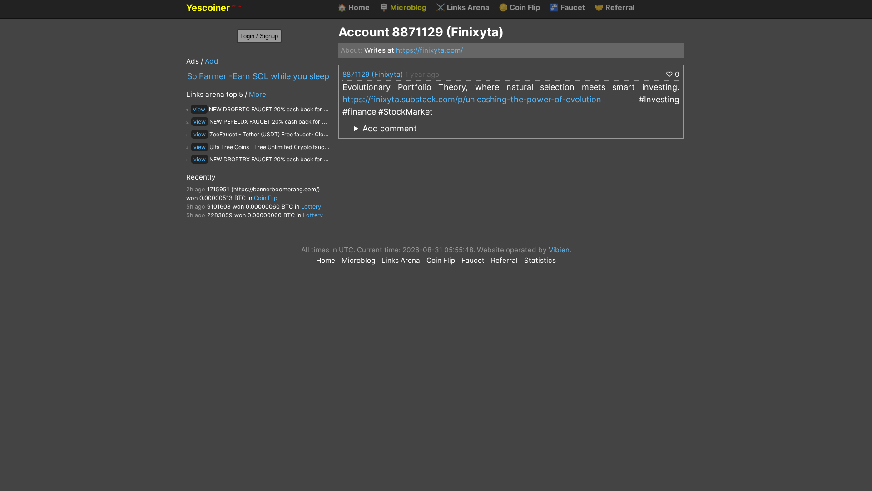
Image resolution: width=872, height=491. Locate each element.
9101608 (219, 206)
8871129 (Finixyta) (372, 74)
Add (211, 61)
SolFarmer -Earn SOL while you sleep (258, 76)
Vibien (559, 250)
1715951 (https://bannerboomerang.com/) (263, 189)
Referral (614, 7)
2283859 (220, 215)
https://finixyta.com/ (429, 50)
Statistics (540, 260)
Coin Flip (519, 7)
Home (353, 7)
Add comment (389, 128)
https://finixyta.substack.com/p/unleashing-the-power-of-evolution (471, 99)
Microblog (402, 7)
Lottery (311, 206)
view (199, 109)
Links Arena (462, 7)
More (257, 94)
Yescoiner (213, 7)
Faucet (567, 7)
